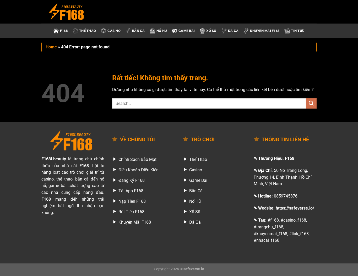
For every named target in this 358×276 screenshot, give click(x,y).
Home (51, 46)
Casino (114, 31)
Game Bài (186, 31)
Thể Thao (87, 31)
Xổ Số (211, 31)
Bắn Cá (138, 31)
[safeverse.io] (67, 12)
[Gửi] (311, 103)
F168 (64, 31)
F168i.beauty (53, 158)
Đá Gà (233, 31)
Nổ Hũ (161, 31)
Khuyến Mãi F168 (264, 31)
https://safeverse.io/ (295, 208)
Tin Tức (298, 31)
